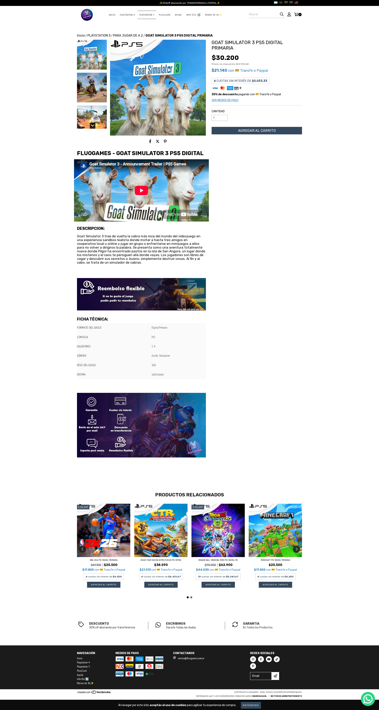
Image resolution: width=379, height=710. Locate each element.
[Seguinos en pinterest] (253, 666)
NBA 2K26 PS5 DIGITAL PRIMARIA (104, 559)
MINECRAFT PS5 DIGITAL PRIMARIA (275, 559)
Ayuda (178, 14)
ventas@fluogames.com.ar (191, 658)
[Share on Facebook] (150, 141)
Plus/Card (164, 14)
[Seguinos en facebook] (261, 659)
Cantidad (218, 111)
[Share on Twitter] (157, 141)
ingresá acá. (259, 696)
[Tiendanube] (94, 693)
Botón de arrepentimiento (286, 696)
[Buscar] (282, 14)
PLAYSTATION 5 (99, 35)
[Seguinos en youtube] (269, 659)
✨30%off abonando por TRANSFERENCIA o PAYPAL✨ (189, 3)
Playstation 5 (146, 14)
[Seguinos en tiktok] (277, 659)
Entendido (251, 705)
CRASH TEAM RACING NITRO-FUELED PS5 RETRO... (161, 559)
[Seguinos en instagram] (253, 659)
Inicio (112, 14)
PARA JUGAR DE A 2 (128, 35)
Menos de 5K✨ (213, 14)
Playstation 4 (127, 14)
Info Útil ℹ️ (193, 14)
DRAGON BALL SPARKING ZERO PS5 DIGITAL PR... (218, 559)
